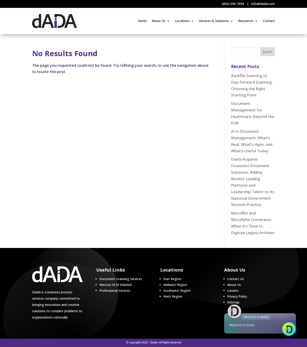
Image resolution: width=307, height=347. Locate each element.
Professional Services (114, 290)
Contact (269, 21)
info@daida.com (263, 4)
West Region (172, 296)
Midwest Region (175, 285)
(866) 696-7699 (233, 4)
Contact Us (235, 279)
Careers (232, 290)
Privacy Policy (237, 296)
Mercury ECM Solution (115, 285)
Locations (182, 21)
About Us (158, 21)
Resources (246, 21)
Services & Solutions (214, 21)
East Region (172, 279)
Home (142, 21)
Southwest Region (177, 290)
